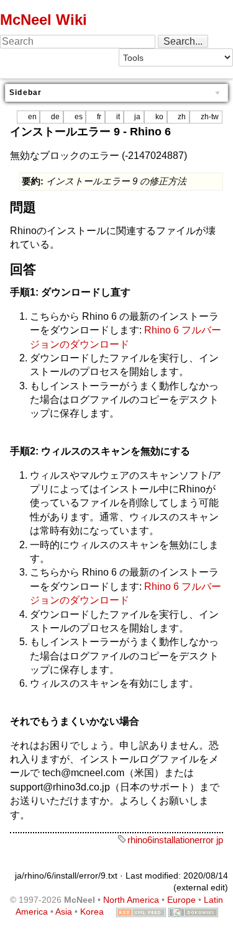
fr (99, 116)
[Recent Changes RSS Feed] (141, 911)
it (118, 116)
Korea (92, 911)
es (79, 116)
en (32, 116)
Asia (63, 911)
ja (137, 116)
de (55, 116)
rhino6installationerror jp (175, 840)
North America (131, 900)
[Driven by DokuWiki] (193, 911)
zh (182, 116)
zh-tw (210, 116)
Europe (181, 900)
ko (159, 116)
